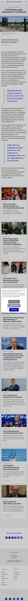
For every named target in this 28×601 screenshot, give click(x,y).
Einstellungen (14, 305)
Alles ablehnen (14, 301)
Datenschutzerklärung (14, 296)
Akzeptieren (14, 309)
